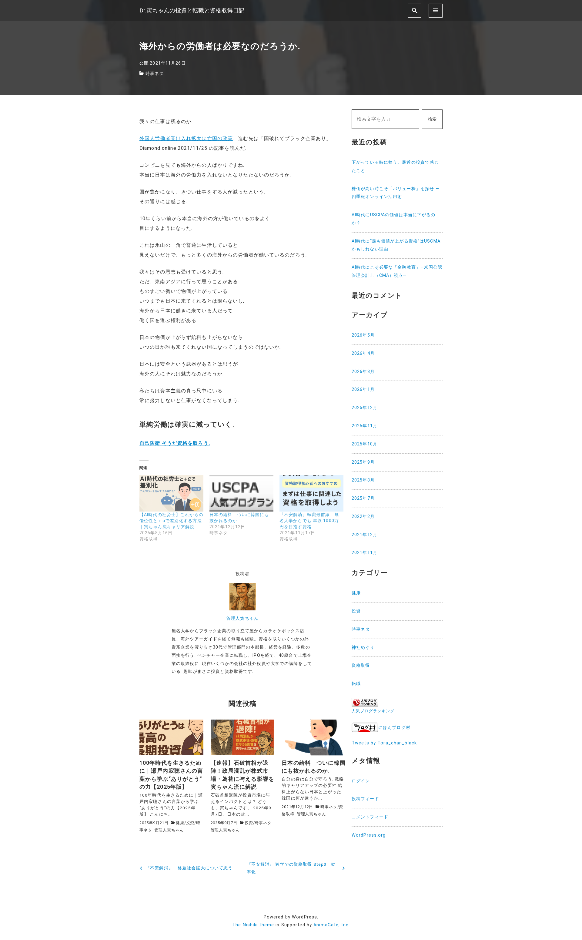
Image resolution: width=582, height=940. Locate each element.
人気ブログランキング (373, 711)
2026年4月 (363, 353)
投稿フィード (365, 798)
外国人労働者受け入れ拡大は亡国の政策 (186, 138)
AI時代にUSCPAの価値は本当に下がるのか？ (394, 219)
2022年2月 (363, 516)
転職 (356, 683)
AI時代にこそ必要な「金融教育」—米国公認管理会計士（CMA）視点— (397, 271)
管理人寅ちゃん (242, 618)
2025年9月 (363, 462)
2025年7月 (363, 498)
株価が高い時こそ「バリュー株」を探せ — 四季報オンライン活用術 (395, 193)
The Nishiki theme (253, 925)
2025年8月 (363, 480)
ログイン (361, 781)
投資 (190, 823)
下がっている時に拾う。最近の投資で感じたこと (395, 166)
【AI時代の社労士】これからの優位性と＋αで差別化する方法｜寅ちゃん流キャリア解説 (171, 520)
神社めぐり (363, 647)
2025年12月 (364, 407)
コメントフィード (370, 817)
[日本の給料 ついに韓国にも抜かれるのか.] (241, 493)
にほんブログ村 (394, 727)
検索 (432, 119)
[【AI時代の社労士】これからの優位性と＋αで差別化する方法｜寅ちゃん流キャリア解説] (171, 493)
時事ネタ (155, 73)
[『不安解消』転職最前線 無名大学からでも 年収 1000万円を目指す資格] (311, 493)
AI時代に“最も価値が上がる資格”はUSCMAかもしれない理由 (396, 245)
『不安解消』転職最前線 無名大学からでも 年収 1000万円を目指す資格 (309, 520)
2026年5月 (363, 335)
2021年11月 (364, 552)
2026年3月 (363, 371)
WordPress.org (369, 835)
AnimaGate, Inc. (331, 925)
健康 (180, 823)
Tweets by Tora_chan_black (384, 743)
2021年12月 (364, 534)
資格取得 (361, 665)
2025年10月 (364, 444)
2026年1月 (363, 389)
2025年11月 (364, 425)
